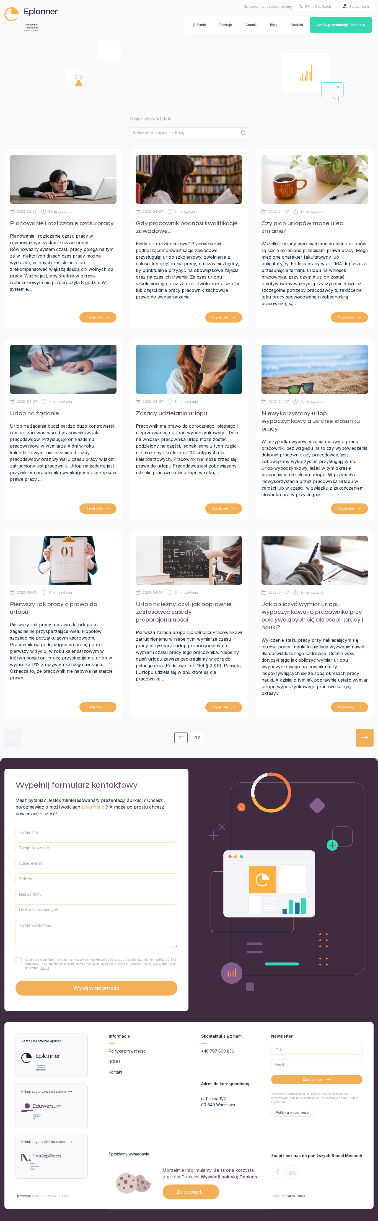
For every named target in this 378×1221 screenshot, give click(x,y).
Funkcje (225, 25)
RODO (44, 968)
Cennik (251, 25)
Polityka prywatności (127, 1051)
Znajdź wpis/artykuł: (150, 118)
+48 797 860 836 (217, 1051)
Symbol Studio (295, 1195)
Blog (274, 25)
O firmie (199, 25)
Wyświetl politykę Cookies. (229, 1177)
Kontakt (297, 25)
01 (180, 738)
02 (197, 738)
